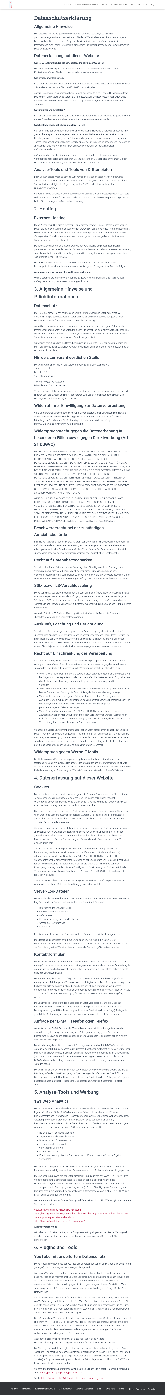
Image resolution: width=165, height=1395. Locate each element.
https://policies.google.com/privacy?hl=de (61, 1372)
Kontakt (142, 5)
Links (133, 5)
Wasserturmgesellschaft (85, 5)
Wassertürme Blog (119, 5)
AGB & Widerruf (65, 1389)
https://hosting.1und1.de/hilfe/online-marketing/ (58, 1209)
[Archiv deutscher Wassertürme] (10, 4)
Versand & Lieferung (84, 1389)
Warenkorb (110, 1389)
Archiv (66, 5)
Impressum (26, 1389)
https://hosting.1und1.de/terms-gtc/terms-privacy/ (59, 1221)
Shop (103, 5)
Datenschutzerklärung (45, 1389)
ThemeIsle (152, 1389)
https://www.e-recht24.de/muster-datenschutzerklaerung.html (72, 1378)
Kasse (121, 1389)
